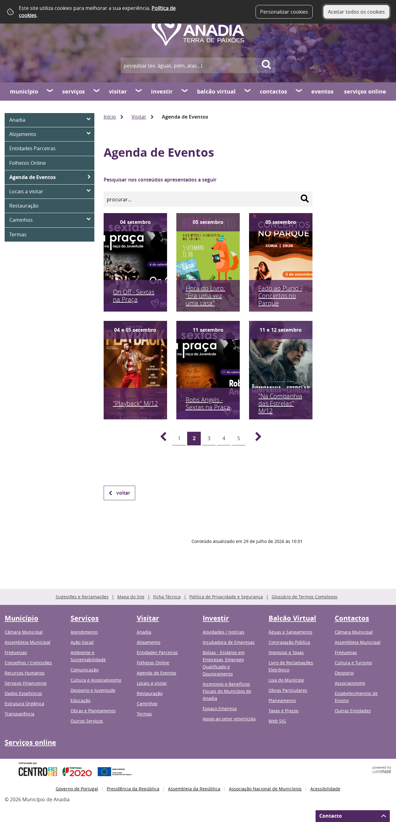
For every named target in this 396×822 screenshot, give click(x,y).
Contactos (273, 91)
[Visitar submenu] (139, 91)
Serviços (73, 91)
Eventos (322, 91)
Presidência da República (133, 789)
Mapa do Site (130, 597)
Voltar (123, 492)
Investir (162, 91)
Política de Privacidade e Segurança (226, 597)
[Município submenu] (50, 91)
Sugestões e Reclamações (82, 597)
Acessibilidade (325, 789)
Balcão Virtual (216, 91)
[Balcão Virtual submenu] (248, 91)
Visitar (118, 91)
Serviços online (365, 91)
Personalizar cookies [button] (284, 11)
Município (24, 91)
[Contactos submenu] (299, 91)
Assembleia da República (194, 789)
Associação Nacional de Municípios (265, 789)
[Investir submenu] (185, 91)
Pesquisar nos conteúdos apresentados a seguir (160, 179)
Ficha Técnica (167, 597)
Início (110, 116)
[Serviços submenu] (97, 91)
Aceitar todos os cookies (356, 11)
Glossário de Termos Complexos (305, 597)
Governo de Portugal (77, 789)
